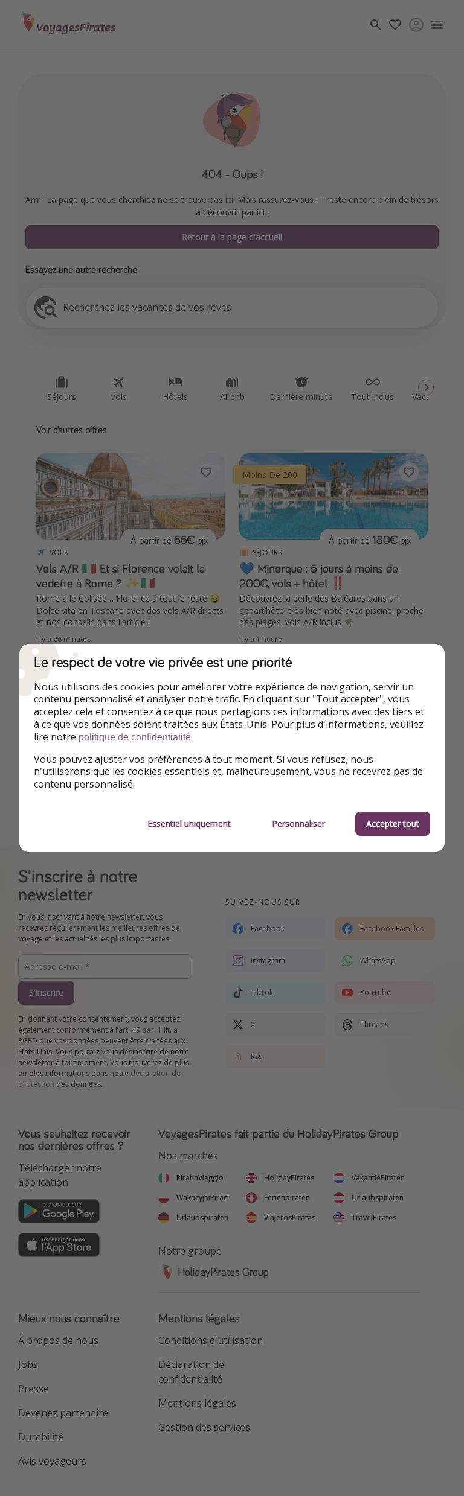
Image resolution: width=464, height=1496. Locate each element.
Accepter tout (392, 823)
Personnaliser (298, 823)
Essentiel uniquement (189, 823)
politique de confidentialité (135, 737)
